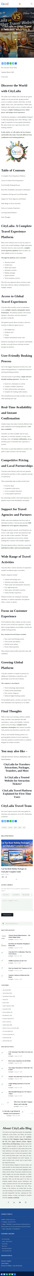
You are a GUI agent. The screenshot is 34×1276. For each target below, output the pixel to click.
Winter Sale (4, 1246)
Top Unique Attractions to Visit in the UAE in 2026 (20, 1068)
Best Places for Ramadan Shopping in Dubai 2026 (19, 944)
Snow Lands (6, 1021)
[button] (16, 879)
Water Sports (6, 1041)
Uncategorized (7, 1031)
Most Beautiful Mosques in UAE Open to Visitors (19, 1092)
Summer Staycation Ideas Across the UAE (20, 1076)
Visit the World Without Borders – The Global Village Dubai (19, 936)
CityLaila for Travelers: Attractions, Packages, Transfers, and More (17, 767)
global (20, 827)
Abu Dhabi (4, 827)
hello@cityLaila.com (10, 1219)
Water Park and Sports (7, 1248)
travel (24, 827)
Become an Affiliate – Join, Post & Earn (11, 1265)
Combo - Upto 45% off (7, 1241)
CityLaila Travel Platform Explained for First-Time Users (17, 793)
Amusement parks (7, 996)
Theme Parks (6, 1025)
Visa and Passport (7, 1034)
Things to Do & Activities (9, 1028)
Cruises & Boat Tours (6, 1250)
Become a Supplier (6, 1261)
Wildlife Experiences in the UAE (17, 960)
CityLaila (10, 827)
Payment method (7, 1018)
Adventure (6, 993)
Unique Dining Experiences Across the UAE (19, 1084)
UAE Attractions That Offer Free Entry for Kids (20, 1053)
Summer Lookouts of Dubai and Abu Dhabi (18, 976)
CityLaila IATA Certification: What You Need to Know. (19, 953)
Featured (5, 1009)
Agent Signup (4, 1263)
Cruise (4, 999)
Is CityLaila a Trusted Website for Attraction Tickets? (17, 780)
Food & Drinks (6, 1012)
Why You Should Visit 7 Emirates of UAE (20, 968)
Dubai (15, 827)
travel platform (22, 117)
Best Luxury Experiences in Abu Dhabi (19, 1061)
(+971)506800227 (16, 1229)
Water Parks (6, 1037)
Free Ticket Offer (5, 1239)
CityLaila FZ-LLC (12, 1222)
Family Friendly (7, 1006)
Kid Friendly (6, 1015)
